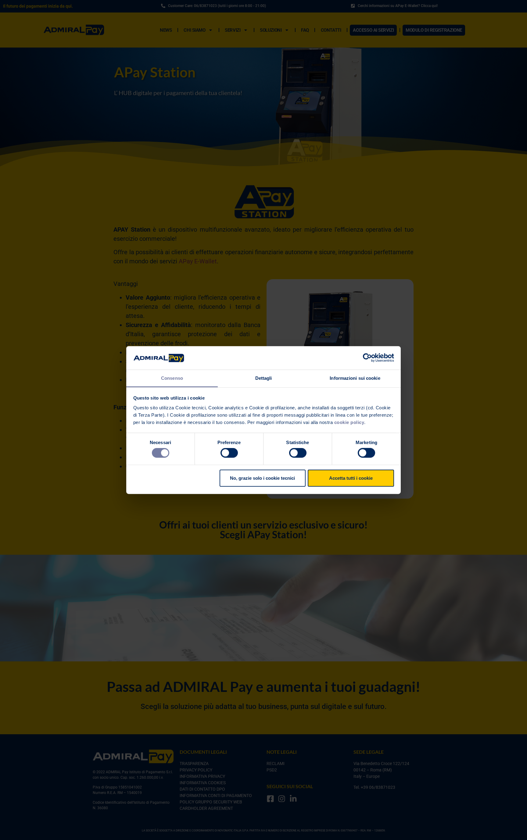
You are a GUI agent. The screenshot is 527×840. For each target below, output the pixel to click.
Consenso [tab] (172, 378)
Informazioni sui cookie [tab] (355, 378)
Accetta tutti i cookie (351, 477)
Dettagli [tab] (263, 378)
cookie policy (349, 422)
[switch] (229, 453)
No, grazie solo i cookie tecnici (262, 477)
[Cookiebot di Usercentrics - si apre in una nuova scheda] (367, 357)
